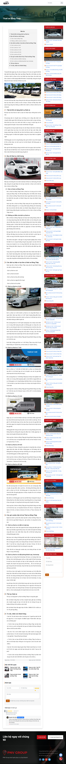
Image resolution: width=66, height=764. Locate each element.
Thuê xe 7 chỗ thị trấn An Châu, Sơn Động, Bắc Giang (53, 434)
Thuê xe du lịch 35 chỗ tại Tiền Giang (53, 92)
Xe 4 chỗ (19, 3)
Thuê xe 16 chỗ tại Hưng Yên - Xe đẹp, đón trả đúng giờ (54, 289)
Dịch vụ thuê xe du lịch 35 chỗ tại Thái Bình (54, 413)
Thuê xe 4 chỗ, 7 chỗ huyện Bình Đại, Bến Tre (53, 153)
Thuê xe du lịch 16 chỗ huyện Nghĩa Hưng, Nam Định (53, 232)
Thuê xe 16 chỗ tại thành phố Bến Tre (53, 144)
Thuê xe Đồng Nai (49, 122)
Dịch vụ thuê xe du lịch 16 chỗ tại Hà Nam (53, 206)
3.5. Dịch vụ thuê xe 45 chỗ (15, 54)
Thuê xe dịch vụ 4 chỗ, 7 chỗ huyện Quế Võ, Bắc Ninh (54, 476)
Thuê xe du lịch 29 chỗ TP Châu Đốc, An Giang (53, 62)
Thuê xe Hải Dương (50, 497)
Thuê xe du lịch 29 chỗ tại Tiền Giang (53, 95)
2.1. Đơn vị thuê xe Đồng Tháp (16, 38)
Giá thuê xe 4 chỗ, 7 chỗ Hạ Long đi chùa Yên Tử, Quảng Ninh (53, 323)
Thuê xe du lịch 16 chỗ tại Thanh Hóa (53, 353)
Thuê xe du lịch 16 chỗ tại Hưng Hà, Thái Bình (53, 409)
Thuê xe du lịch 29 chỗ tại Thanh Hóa (53, 351)
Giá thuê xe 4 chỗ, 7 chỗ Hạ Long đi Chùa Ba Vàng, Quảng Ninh (53, 327)
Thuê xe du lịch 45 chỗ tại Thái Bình (53, 416)
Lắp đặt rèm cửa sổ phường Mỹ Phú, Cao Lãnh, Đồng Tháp (53, 549)
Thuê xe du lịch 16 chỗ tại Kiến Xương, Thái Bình (54, 405)
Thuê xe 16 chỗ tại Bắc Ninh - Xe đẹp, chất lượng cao (53, 471)
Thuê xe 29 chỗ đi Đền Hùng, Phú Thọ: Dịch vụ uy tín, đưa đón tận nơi (54, 258)
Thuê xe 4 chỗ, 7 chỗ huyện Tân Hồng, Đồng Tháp (15, 669)
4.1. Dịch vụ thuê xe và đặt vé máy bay (18, 58)
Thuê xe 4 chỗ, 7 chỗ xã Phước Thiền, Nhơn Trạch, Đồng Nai (53, 126)
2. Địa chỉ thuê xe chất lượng (16, 36)
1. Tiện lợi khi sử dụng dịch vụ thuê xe (19, 34)
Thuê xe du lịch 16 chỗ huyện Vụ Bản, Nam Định (53, 240)
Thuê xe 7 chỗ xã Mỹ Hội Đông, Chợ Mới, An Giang (54, 70)
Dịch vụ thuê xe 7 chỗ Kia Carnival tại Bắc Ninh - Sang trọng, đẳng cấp (53, 468)
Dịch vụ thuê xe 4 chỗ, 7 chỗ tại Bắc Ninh (53, 464)
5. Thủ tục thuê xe (14, 63)
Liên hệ (42, 3)
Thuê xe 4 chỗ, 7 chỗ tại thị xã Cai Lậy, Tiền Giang (54, 100)
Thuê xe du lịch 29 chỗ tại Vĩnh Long (53, 175)
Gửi (8, 700)
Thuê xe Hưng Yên (49, 300)
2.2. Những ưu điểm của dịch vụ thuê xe (18, 40)
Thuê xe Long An (49, 44)
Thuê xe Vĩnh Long (50, 180)
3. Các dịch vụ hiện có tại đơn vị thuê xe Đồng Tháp (22, 43)
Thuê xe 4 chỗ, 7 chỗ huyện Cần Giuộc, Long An (54, 41)
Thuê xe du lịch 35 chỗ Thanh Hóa (53, 349)
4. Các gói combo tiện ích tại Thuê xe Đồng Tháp (22, 56)
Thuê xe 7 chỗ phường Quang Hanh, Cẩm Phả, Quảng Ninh (53, 331)
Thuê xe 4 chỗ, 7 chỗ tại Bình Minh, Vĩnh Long (54, 172)
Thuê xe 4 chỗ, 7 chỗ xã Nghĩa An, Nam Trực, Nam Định (54, 236)
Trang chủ (13, 3)
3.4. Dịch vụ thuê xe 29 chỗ (15, 52)
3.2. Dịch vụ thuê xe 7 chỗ (15, 47)
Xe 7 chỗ (25, 3)
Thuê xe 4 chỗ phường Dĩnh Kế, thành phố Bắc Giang (53, 442)
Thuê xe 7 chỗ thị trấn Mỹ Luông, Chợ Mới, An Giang (53, 74)
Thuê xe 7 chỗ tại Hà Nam (51, 209)
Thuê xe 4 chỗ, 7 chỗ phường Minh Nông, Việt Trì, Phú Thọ (53, 263)
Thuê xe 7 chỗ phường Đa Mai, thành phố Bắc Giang (53, 438)
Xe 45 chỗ (37, 3)
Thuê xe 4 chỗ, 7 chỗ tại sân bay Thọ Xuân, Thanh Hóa (53, 357)
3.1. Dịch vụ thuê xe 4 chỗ (15, 45)
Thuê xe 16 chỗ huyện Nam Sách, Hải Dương (53, 501)
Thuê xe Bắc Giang (50, 445)
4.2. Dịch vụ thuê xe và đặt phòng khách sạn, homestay (21, 61)
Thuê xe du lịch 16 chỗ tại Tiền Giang (53, 97)
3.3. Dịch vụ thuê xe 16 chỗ (15, 49)
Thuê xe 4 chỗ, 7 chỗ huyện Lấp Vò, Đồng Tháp (33, 676)
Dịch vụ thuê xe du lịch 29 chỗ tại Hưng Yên (54, 293)
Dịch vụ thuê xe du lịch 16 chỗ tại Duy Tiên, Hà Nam (53, 198)
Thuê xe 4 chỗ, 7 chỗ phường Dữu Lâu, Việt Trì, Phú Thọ (54, 267)
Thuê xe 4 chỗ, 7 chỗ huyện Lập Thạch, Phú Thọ (54, 270)
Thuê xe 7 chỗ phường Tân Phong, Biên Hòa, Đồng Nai (54, 119)
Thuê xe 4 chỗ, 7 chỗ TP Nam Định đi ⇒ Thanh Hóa (54, 228)
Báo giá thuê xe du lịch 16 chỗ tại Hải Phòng (53, 524)
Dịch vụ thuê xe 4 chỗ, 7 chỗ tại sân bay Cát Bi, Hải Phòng (54, 520)
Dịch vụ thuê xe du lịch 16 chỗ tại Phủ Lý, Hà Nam (53, 202)
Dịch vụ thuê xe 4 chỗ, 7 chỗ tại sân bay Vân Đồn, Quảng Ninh (54, 319)
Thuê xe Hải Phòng (50, 531)
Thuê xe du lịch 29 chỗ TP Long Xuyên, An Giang (54, 66)
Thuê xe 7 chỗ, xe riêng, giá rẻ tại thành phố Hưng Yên (54, 297)
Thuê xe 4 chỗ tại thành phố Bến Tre (53, 146)
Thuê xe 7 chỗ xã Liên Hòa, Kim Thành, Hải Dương (54, 494)
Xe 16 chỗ (31, 3)
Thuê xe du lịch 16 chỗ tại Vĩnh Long (53, 178)
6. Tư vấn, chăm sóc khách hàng (17, 65)
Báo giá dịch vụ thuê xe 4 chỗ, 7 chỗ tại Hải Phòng (54, 528)
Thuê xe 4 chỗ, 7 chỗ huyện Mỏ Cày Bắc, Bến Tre (53, 149)
